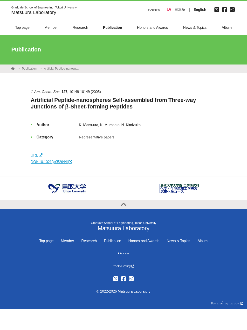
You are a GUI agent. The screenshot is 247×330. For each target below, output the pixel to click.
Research (89, 241)
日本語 (179, 9)
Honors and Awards (143, 241)
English (199, 9)
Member (67, 241)
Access (155, 10)
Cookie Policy (122, 266)
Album (203, 241)
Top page (46, 241)
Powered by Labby (225, 303)
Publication (29, 68)
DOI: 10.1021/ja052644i (50, 162)
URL (34, 155)
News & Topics (178, 241)
